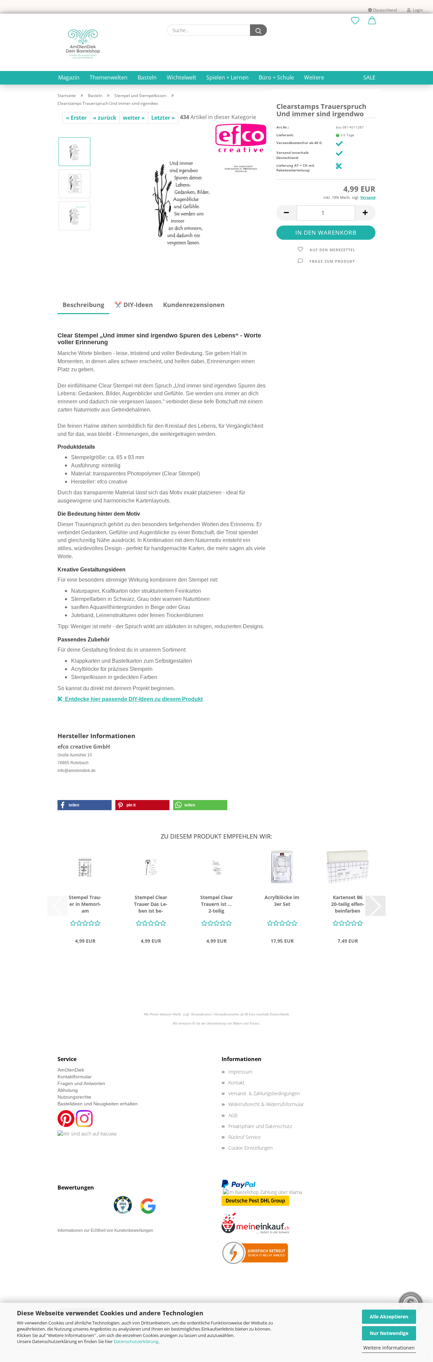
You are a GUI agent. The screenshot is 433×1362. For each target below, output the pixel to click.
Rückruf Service (244, 1137)
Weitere (314, 77)
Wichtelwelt (181, 77)
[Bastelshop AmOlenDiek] (83, 44)
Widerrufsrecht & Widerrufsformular (266, 1104)
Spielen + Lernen (227, 77)
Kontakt (236, 1082)
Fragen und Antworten (81, 1083)
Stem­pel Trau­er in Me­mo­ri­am (85, 904)
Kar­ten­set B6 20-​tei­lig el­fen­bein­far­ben (347, 904)
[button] (372, 21)
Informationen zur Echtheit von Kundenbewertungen (105, 1230)
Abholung (68, 1090)
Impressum (240, 1072)
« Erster (76, 117)
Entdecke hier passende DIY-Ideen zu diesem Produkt (132, 699)
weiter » (134, 117)
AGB (232, 1115)
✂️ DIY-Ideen (133, 305)
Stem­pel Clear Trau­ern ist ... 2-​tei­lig (216, 904)
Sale (369, 77)
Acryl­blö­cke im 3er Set (282, 900)
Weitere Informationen (389, 1347)
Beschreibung (83, 305)
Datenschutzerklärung (136, 1341)
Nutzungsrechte (74, 1097)
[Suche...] (258, 30)
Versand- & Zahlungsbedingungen (264, 1093)
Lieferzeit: (285, 135)
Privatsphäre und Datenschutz (260, 1126)
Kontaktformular (75, 1076)
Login (417, 10)
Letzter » (163, 117)
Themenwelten (109, 77)
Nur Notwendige (389, 1333)
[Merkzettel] (355, 21)
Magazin (68, 77)
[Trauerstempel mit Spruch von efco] (181, 199)
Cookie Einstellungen (250, 1148)
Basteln (147, 77)
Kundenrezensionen (194, 305)
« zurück (104, 117)
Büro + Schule (276, 77)
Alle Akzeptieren (389, 1316)
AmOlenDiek (71, 1070)
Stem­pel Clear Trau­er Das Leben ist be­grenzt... (150, 904)
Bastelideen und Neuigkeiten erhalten (98, 1103)
